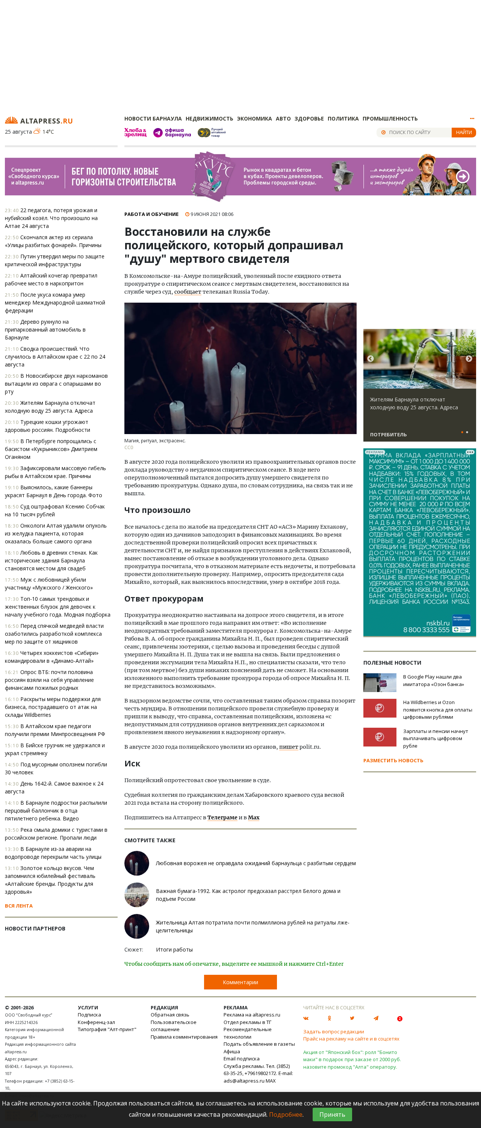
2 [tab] (467, 432)
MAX (271, 1080)
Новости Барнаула (153, 118)
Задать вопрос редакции (333, 1031)
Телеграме (222, 817)
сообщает (187, 291)
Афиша (232, 1051)
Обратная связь (170, 1014)
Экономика (254, 118)
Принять (332, 1114)
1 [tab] (462, 432)
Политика (343, 118)
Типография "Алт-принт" (107, 1029)
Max (253, 817)
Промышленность (390, 118)
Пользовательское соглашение (174, 1026)
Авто (283, 118)
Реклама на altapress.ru (252, 1014)
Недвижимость (209, 118)
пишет (288, 746)
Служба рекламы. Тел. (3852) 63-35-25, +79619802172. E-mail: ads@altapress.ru (258, 1073)
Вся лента (19, 905)
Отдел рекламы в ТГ (247, 1022)
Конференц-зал (96, 1022)
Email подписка (242, 1058)
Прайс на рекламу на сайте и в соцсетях (351, 1038)
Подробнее (286, 1114)
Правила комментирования (184, 1036)
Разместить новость (393, 760)
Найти (464, 132)
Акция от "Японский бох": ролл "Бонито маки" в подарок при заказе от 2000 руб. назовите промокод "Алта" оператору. (352, 1059)
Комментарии (240, 982)
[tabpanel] (419, 388)
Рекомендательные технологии (248, 1033)
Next (469, 359)
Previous (370, 359)
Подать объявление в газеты (259, 1044)
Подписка (89, 1014)
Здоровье (309, 118)
